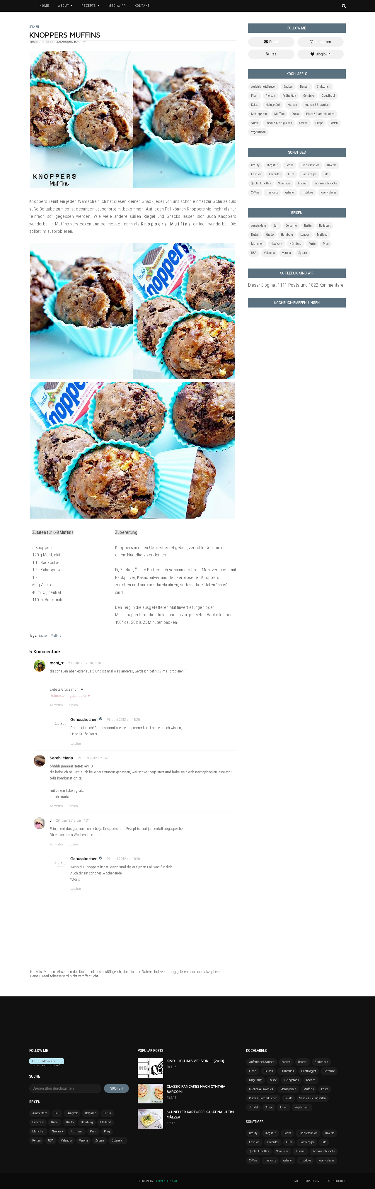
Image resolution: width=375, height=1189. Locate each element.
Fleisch (270, 96)
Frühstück (289, 96)
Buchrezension (310, 165)
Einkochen (323, 87)
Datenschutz (336, 1181)
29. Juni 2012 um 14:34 (72, 820)
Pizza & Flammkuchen (320, 114)
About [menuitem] (63, 6)
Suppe (319, 123)
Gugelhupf (328, 96)
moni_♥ (57, 662)
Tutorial (302, 183)
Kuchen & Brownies (316, 105)
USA (254, 253)
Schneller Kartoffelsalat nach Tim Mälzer (200, 1114)
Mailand (322, 235)
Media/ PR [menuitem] (117, 6)
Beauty (255, 165)
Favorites (275, 174)
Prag (326, 244)
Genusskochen (84, 719)
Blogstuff (272, 165)
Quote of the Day (261, 183)
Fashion (256, 174)
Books (289, 165)
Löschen (72, 705)
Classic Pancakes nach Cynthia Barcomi (196, 1089)
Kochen (292, 105)
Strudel (303, 123)
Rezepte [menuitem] (88, 6)
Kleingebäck (272, 105)
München (257, 244)
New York (276, 244)
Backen (43, 635)
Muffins (56, 635)
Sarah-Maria (61, 757)
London (305, 235)
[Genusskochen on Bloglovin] (46, 1064)
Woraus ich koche (326, 183)
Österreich (118, 1140)
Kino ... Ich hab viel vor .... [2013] (195, 1061)
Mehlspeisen (259, 114)
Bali (275, 225)
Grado (270, 235)
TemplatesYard (165, 1181)
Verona (286, 253)
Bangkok (72, 1113)
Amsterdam (258, 225)
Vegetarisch (258, 132)
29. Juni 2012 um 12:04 (84, 663)
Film (291, 174)
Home (295, 1181)
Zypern (302, 253)
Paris (312, 244)
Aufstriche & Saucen (263, 87)
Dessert (304, 87)
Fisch (254, 96)
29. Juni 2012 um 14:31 (94, 758)
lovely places (328, 192)
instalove (307, 192)
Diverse (331, 165)
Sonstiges (284, 183)
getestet (289, 192)
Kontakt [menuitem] (142, 6)
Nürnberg (295, 244)
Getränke (308, 96)
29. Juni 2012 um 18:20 (123, 720)
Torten (334, 123)
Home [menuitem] (44, 6)
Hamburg (287, 235)
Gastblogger (308, 174)
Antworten (56, 705)
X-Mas (255, 192)
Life (326, 174)
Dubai (255, 235)
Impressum (312, 1181)
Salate (254, 123)
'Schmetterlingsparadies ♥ (70, 695)
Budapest (324, 225)
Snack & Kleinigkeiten (279, 123)
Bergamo (291, 225)
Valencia (269, 253)
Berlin (308, 225)
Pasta (295, 114)
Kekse (254, 105)
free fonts (272, 192)
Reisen (36, 1140)
